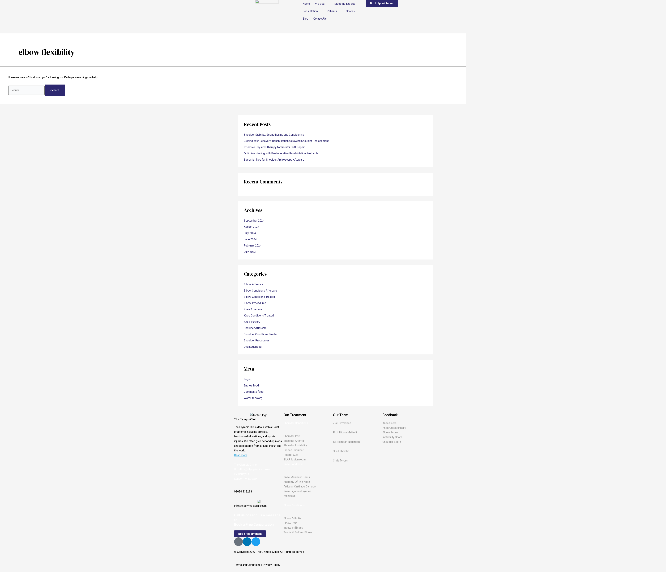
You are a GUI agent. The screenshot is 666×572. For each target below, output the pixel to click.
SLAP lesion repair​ (295, 459)
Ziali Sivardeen (342, 423)
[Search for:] (26, 90)
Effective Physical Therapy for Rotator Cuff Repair (274, 147)
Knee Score (389, 423)
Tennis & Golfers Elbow (298, 532)
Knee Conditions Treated (259, 315)
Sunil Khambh (341, 451)
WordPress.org (253, 398)
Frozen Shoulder (294, 450)
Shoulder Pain (292, 436)
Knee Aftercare (253, 309)
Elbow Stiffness (293, 527)
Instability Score (392, 437)
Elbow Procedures (255, 303)
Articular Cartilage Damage (300, 486)
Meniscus (290, 496)
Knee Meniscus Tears (297, 477)
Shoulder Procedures (257, 340)
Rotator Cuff (291, 454)
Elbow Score (390, 432)
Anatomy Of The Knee (297, 481)
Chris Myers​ (340, 460)
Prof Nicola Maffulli (345, 432)
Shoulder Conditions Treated (261, 334)
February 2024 (252, 245)
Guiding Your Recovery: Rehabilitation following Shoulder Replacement (286, 141)
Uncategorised (253, 346)
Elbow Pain (290, 523)
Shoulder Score (391, 441)
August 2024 (251, 226)
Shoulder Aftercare (255, 328)
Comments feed (253, 391)
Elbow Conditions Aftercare (260, 290)
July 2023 (250, 251)
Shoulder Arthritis (294, 440)
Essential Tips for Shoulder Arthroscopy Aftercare (274, 159)
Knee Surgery (252, 321)
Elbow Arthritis (292, 518)
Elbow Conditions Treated (259, 296)
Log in (247, 379)
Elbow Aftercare (253, 284)
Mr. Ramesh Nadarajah (346, 441)
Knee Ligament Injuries (297, 491)
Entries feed (251, 385)
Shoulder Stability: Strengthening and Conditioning (274, 134)
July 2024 (250, 233)
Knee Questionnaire (394, 427)
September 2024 (254, 220)
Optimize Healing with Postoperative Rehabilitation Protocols (281, 153)
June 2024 (250, 239)
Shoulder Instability (295, 445)
